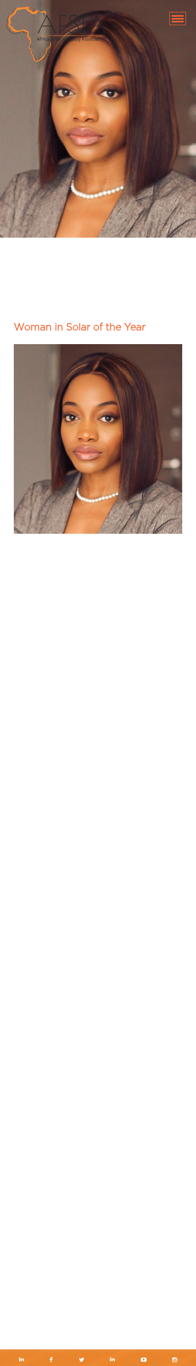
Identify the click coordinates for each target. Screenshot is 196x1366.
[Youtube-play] (144, 1360)
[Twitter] (81, 1360)
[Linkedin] (21, 1360)
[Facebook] (51, 1360)
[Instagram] (174, 1360)
